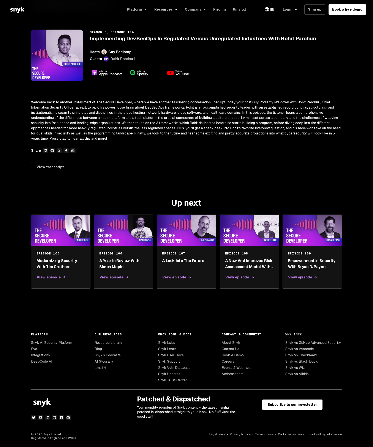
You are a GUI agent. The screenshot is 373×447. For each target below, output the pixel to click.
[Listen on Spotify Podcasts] (145, 72)
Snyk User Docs (171, 355)
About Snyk (231, 342)
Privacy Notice (240, 434)
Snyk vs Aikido (297, 374)
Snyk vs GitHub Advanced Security (313, 342)
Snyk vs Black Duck (301, 361)
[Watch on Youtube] (183, 72)
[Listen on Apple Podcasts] (107, 72)
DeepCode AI (41, 361)
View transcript (50, 167)
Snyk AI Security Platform (51, 342)
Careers (228, 361)
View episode (49, 277)
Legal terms (217, 434)
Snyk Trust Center (172, 380)
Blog (98, 349)
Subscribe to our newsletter (292, 404)
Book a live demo (347, 9)
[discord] (68, 417)
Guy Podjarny (119, 52)
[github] (54, 417)
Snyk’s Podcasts (108, 355)
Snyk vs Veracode (299, 349)
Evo (34, 349)
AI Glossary (104, 361)
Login (287, 9)
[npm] (61, 417)
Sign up (314, 9)
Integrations (40, 355)
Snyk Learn (167, 349)
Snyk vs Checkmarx (301, 355)
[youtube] (40, 417)
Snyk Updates (169, 374)
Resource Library (108, 342)
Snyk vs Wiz (295, 367)
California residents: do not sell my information (310, 434)
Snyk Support (169, 361)
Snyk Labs (166, 342)
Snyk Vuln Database (174, 367)
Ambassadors (232, 374)
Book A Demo (233, 355)
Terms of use (264, 434)
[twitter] (33, 417)
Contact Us (230, 349)
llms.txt (100, 367)
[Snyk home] (17, 9)
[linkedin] (47, 417)
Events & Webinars (236, 367)
